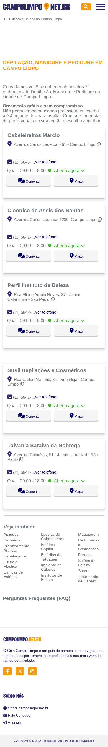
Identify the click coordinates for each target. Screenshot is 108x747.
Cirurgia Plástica (10, 564)
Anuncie (14, 722)
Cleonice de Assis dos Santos (46, 210)
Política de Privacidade (79, 740)
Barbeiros (12, 540)
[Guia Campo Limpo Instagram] (34, 671)
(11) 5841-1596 (26, 397)
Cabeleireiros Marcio (34, 135)
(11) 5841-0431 (26, 472)
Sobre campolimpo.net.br (28, 708)
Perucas (85, 555)
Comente (32, 181)
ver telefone (45, 161)
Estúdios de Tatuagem (51, 557)
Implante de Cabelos (51, 567)
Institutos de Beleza (51, 577)
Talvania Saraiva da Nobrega (44, 445)
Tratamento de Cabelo (88, 578)
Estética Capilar (48, 546)
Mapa (78, 181)
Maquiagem (88, 534)
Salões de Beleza (87, 562)
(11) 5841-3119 (26, 237)
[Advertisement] (54, 37)
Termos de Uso (53, 740)
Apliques (11, 534)
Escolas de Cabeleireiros (52, 536)
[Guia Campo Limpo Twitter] (21, 671)
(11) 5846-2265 (26, 162)
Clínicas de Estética (13, 574)
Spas (82, 571)
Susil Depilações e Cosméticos (47, 370)
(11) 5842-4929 (26, 312)
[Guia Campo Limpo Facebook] (9, 671)
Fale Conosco (19, 715)
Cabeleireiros (15, 556)
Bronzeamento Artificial (16, 548)
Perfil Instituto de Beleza (38, 285)
